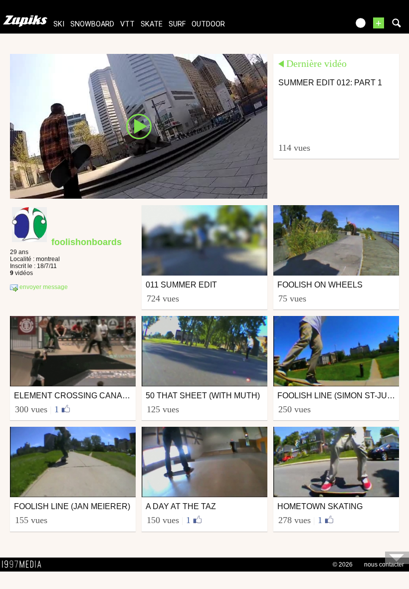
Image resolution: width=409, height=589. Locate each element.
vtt (127, 24)
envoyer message (43, 287)
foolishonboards (86, 242)
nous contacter (384, 564)
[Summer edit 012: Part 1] (138, 126)
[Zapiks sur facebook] (320, 26)
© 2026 (343, 564)
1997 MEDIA (24, 565)
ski (58, 24)
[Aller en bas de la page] (397, 558)
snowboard (92, 24)
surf (177, 24)
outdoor (208, 24)
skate (152, 24)
